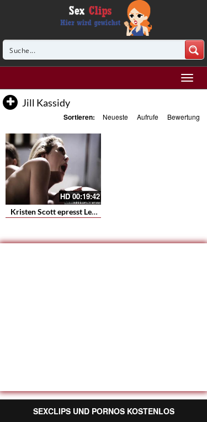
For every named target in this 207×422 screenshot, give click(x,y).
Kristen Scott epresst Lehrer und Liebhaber (83, 211)
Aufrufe (147, 116)
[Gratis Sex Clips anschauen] (103, 16)
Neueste (115, 116)
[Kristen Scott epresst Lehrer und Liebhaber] (53, 169)
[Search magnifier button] (194, 49)
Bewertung (183, 116)
